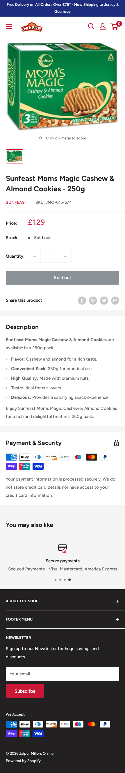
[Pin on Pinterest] (93, 300)
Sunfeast (16, 202)
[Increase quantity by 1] (65, 256)
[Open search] (91, 26)
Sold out (62, 277)
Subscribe (25, 691)
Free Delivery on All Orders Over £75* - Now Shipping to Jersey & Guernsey (63, 8)
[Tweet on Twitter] (104, 300)
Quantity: (15, 256)
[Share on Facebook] (82, 300)
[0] (114, 26)
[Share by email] (115, 300)
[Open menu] (9, 26)
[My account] (103, 26)
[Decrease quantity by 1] (34, 256)
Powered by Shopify (23, 761)
